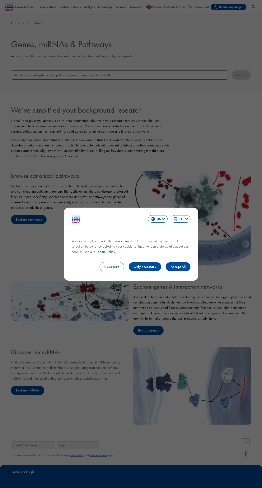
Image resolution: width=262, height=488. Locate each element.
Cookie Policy (105, 252)
